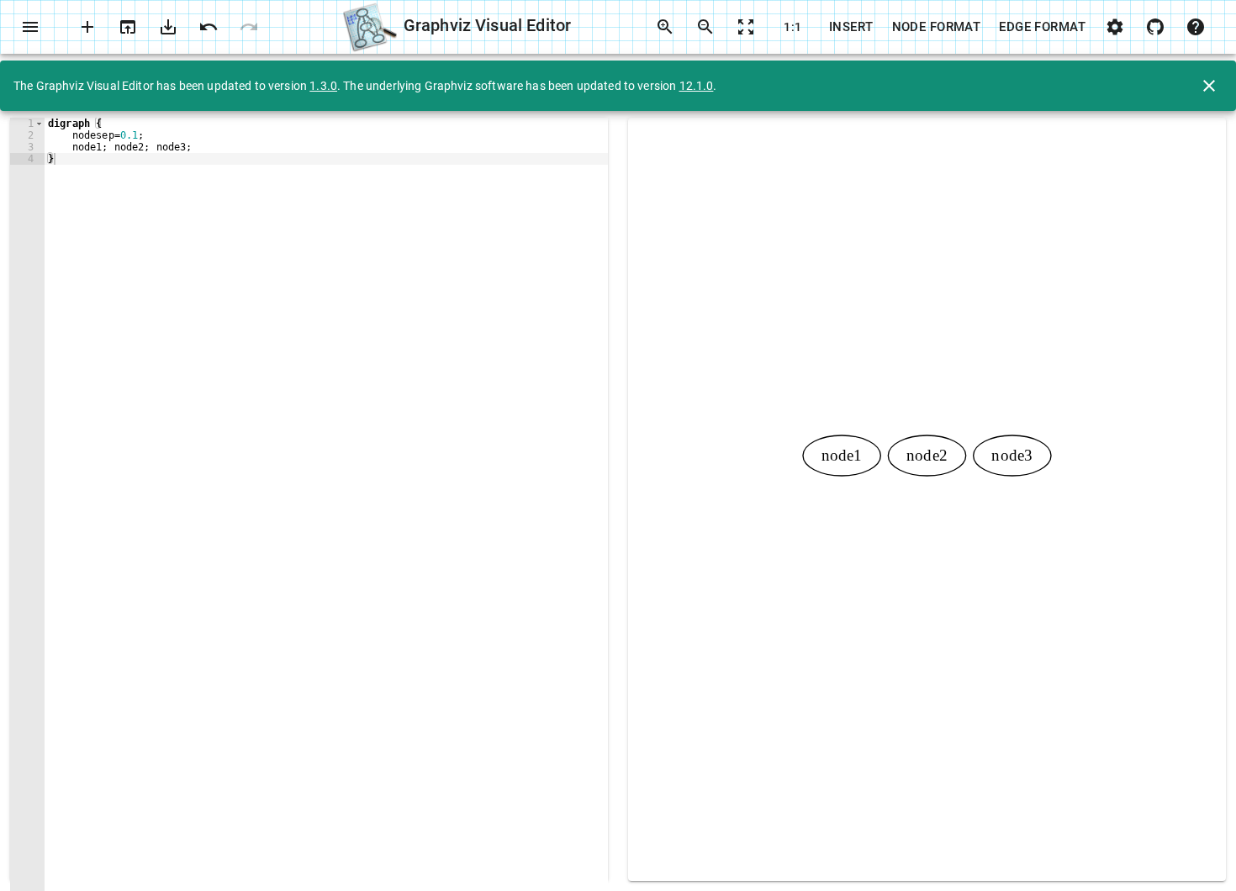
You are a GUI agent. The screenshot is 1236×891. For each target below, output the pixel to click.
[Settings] (1115, 27)
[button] (39, 123)
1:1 (792, 27)
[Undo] (208, 27)
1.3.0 (323, 85)
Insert (851, 26)
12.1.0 (696, 85)
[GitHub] (1155, 27)
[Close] (1209, 86)
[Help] (1195, 27)
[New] (87, 27)
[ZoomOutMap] (746, 27)
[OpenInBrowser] (128, 27)
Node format (936, 26)
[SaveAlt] (168, 27)
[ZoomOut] (705, 27)
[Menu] (30, 27)
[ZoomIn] (665, 27)
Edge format (1042, 26)
